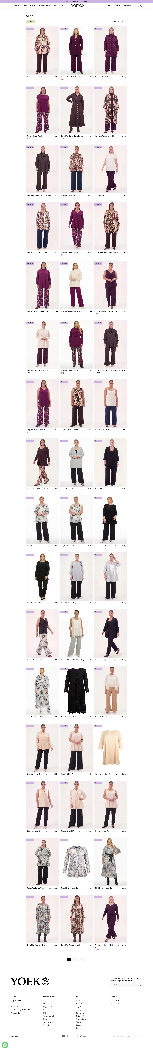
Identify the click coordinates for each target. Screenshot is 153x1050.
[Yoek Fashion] (77, 5)
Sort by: (113, 22)
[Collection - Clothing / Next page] (89, 959)
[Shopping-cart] (141, 6)
